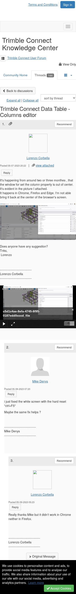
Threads (44, 75)
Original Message (43, 556)
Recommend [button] (64, 124)
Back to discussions (19, 91)
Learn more (36, 582)
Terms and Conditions (43, 4)
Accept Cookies (60, 588)
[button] (3, 58)
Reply (6, 172)
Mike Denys (40, 381)
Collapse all (30, 100)
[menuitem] (44, 4)
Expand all (13, 100)
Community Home (15, 75)
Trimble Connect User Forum (26, 58)
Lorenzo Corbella (38, 158)
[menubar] (44, 4)
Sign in (67, 5)
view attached (45, 165)
